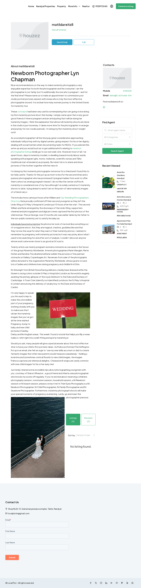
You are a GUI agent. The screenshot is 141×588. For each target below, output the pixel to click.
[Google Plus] (112, 583)
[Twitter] (96, 583)
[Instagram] (101, 583)
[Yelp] (127, 583)
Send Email (62, 42)
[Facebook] (91, 583)
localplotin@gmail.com (18, 513)
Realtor (86, 6)
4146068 (127, 90)
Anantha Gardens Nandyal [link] (121, 175)
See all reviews (59, 29)
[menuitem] (100, 6)
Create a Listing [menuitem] (125, 6)
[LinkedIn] (106, 583)
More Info (72, 6)
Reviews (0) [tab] (88, 420)
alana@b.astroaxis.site (120, 95)
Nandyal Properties (45, 6)
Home (31, 6)
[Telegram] (104, 107)
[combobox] (85, 435)
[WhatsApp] (133, 583)
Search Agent (117, 151)
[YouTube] (117, 583)
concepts (22, 111)
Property (61, 6)
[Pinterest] (122, 583)
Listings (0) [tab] (73, 420)
